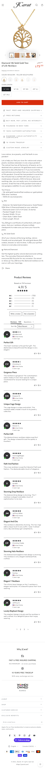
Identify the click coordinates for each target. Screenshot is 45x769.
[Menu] (3, 5)
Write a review (15, 314)
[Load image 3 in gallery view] (22, 55)
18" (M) (26, 89)
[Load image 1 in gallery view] (11, 55)
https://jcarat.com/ (22, 764)
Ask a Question (29, 314)
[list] (22, 666)
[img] (22, 332)
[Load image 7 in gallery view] (33, 55)
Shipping (4, 70)
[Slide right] (39, 55)
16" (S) (17, 89)
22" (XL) (7, 95)
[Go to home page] (22, 5)
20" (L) (36, 89)
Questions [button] (27, 322)
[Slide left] (5, 55)
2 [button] (20, 629)
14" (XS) (7, 89)
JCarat (19, 762)
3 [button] (24, 629)
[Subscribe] (42, 722)
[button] (36, 5)
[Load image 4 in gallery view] (28, 55)
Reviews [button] (14, 322)
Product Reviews (22, 277)
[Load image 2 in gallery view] (17, 55)
